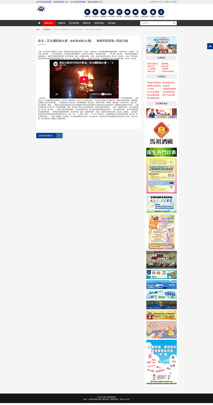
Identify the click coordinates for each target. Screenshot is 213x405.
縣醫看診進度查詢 (154, 86)
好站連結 (112, 23)
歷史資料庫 (74, 23)
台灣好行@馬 (167, 71)
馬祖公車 (151, 71)
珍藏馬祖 (61, 23)
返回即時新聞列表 (46, 135)
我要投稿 (87, 23)
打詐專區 (150, 89)
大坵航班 (165, 68)
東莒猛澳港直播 (153, 95)
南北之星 (165, 66)
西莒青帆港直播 (153, 98)
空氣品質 (166, 86)
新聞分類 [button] (48, 23)
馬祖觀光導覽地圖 (154, 82)
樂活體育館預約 (169, 82)
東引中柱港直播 (169, 95)
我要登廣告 (99, 23)
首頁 (37, 29)
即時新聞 (47, 29)
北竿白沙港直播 (153, 92)
